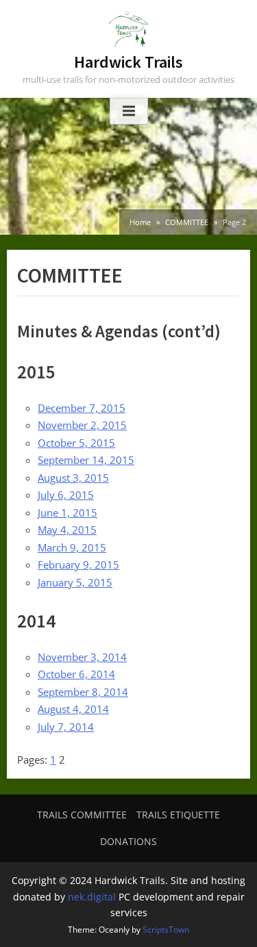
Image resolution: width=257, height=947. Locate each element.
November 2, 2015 (82, 425)
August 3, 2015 (73, 477)
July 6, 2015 (66, 495)
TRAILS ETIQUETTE (178, 814)
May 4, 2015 (67, 529)
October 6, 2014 (76, 674)
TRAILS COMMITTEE (82, 814)
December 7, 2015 (81, 408)
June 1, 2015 (67, 512)
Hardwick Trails (128, 62)
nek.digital (92, 896)
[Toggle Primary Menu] (129, 111)
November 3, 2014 (82, 657)
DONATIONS (128, 841)
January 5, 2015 (75, 582)
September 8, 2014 (83, 692)
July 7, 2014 (66, 727)
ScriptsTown (166, 929)
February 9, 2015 (78, 564)
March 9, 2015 (72, 547)
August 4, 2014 (73, 709)
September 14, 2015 (86, 460)
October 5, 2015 (76, 443)
